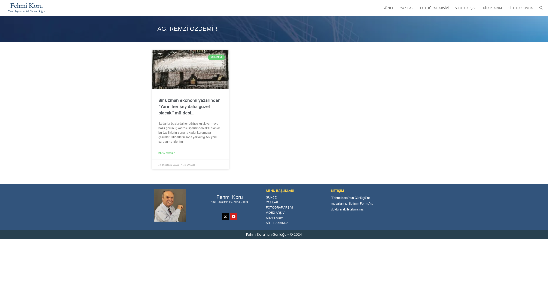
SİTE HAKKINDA (277, 223)
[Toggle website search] (541, 8)
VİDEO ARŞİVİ (275, 212)
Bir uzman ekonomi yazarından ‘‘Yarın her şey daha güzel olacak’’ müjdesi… (189, 107)
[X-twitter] (225, 216)
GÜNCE (271, 197)
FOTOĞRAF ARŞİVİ (279, 207)
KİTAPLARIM (274, 217)
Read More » (166, 152)
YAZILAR (272, 202)
